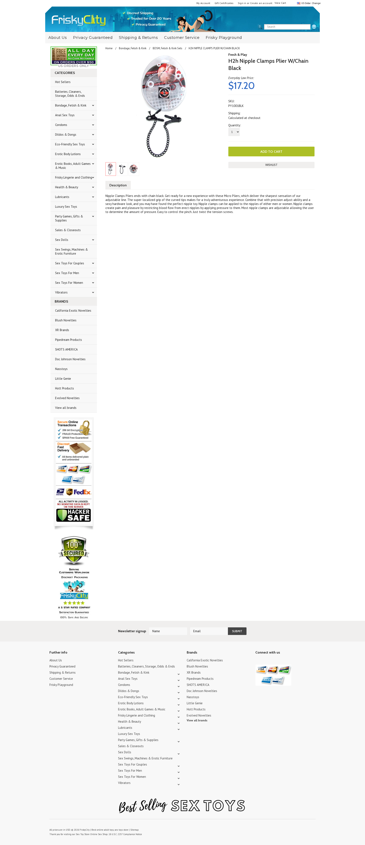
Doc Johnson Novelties (70, 359)
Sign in (242, 3)
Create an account (261, 3)
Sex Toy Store (83, 834)
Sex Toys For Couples (69, 263)
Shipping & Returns (138, 37)
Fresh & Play (237, 55)
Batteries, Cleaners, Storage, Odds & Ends (70, 94)
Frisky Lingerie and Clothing (73, 177)
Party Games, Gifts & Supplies (69, 218)
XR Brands (62, 330)
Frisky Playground (224, 37)
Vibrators (61, 292)
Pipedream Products (68, 340)
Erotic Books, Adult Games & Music (73, 166)
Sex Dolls (61, 240)
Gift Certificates (224, 3)
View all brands (65, 408)
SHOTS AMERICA (66, 349)
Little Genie (63, 379)
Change (316, 3)
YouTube (265, 660)
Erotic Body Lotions (68, 154)
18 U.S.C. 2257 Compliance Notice (125, 834)
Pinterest (272, 660)
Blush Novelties (65, 320)
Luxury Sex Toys (66, 207)
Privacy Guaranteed (93, 37)
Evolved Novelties (67, 398)
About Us (57, 37)
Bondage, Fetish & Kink (70, 105)
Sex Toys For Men (67, 273)
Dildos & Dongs (65, 134)
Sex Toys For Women (69, 283)
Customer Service (181, 37)
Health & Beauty (66, 187)
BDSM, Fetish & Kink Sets (167, 48)
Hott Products (64, 388)
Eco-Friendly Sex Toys (70, 144)
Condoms (61, 125)
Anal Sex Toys (65, 115)
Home (109, 48)
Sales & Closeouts (68, 230)
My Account (203, 3)
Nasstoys (61, 369)
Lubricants (62, 197)
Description (118, 185)
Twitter (258, 660)
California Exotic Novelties (73, 311)
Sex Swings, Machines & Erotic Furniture (71, 251)
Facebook (280, 660)
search (314, 27)
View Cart (280, 2)
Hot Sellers (63, 82)
